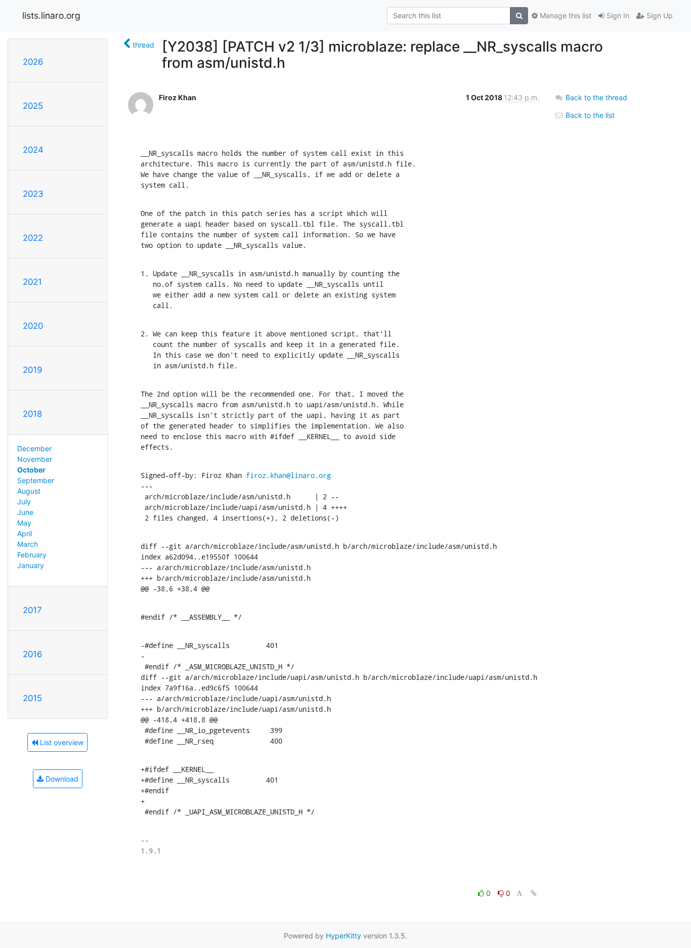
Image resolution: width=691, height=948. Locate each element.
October (31, 469)
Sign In (616, 15)
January (30, 565)
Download (61, 778)
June (25, 512)
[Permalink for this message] (533, 893)
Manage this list (564, 15)
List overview (60, 742)
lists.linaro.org (51, 15)
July (24, 501)
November (34, 459)
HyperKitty (343, 935)
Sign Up (658, 15)
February (32, 554)
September (35, 480)
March (27, 544)
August (28, 491)
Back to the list (589, 115)
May (24, 523)
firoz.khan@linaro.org (288, 475)
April (24, 533)
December (34, 448)
